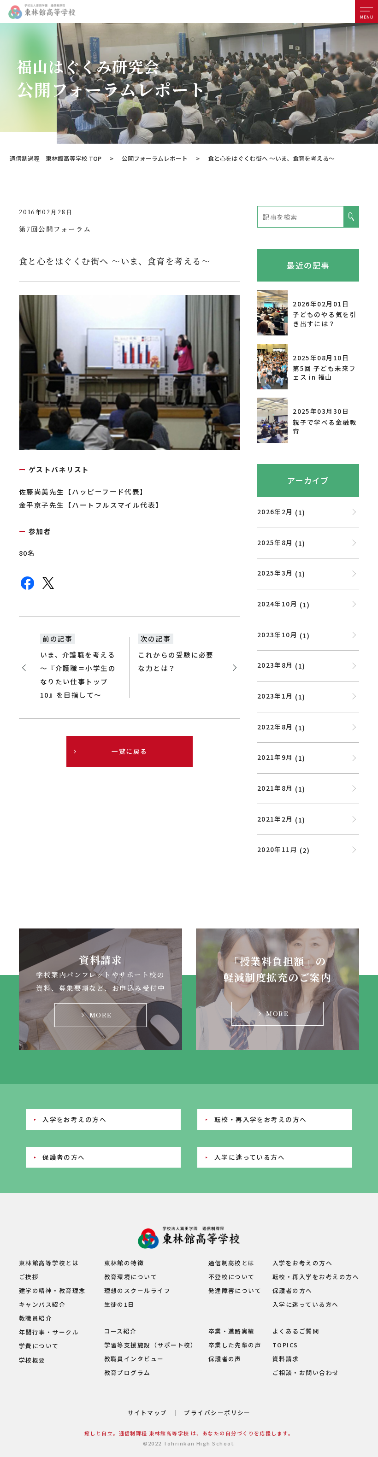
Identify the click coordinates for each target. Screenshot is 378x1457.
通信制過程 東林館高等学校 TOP (55, 158)
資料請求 (285, 1358)
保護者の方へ (63, 1157)
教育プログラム (127, 1372)
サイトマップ (147, 1412)
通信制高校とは (231, 1262)
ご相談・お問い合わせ (305, 1372)
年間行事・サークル (49, 1332)
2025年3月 (275, 572)
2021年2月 (275, 818)
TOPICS (285, 1344)
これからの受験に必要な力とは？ (176, 661)
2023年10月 (277, 634)
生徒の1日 (119, 1304)
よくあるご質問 (295, 1331)
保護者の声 (225, 1358)
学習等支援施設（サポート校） (150, 1344)
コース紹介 (120, 1331)
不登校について (231, 1276)
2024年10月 (277, 603)
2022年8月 (275, 726)
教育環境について (131, 1276)
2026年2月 (275, 511)
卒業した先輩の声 (235, 1344)
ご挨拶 (29, 1276)
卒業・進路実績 (231, 1331)
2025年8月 (275, 542)
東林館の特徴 (124, 1262)
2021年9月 (275, 757)
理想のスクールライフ (137, 1290)
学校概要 (32, 1360)
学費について (39, 1345)
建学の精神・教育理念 (52, 1290)
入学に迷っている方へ (249, 1157)
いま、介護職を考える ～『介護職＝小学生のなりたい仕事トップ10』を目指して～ (78, 675)
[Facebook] (27, 587)
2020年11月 (277, 849)
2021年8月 (275, 788)
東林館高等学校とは (49, 1262)
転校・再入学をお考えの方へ (260, 1119)
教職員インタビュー (134, 1358)
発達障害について (235, 1290)
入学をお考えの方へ (74, 1119)
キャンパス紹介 (42, 1304)
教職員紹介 (35, 1318)
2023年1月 (275, 695)
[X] (48, 588)
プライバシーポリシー (217, 1412)
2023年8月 (275, 665)
